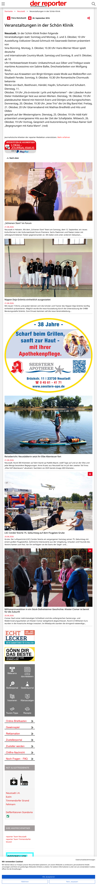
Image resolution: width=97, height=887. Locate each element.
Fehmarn (10, 804)
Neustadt (21, 11)
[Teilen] (89, 18)
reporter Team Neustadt (16, 836)
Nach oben (14, 158)
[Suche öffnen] (93, 4)
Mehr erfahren (63, 137)
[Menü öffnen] (3, 4)
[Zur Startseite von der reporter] (48, 4)
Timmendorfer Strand (17, 800)
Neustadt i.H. (13, 792)
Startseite (9, 11)
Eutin (8, 796)
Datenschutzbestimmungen (85, 860)
